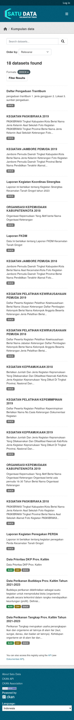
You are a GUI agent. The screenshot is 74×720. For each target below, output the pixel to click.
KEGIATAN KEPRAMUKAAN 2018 (29, 367)
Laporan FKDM (16, 236)
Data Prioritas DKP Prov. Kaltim (27, 559)
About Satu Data (11, 674)
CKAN (8, 697)
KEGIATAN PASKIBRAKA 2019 (27, 116)
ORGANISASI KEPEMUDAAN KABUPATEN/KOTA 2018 (26, 209)
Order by (11, 52)
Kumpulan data (22, 28)
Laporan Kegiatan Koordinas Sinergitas (33, 182)
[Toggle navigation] (66, 13)
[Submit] (63, 41)
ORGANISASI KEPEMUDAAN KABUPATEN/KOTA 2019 (26, 467)
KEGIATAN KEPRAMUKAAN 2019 (29, 432)
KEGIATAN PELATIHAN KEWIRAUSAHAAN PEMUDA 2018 (36, 332)
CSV (18, 570)
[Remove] (28, 72)
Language (8, 703)
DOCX (10, 105)
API (50, 655)
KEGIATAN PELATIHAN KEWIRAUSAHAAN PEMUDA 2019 (36, 296)
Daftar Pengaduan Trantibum (26, 91)
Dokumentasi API (14, 658)
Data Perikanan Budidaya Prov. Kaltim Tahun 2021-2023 (37, 583)
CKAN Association (12, 683)
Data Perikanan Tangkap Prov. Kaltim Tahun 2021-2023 (36, 619)
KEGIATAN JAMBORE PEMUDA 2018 (31, 261)
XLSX (10, 570)
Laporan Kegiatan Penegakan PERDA (32, 534)
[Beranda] (5, 28)
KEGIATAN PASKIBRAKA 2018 (27, 501)
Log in (66, 2)
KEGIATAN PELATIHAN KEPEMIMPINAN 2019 (34, 401)
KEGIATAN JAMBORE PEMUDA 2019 (31, 149)
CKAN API (8, 678)
